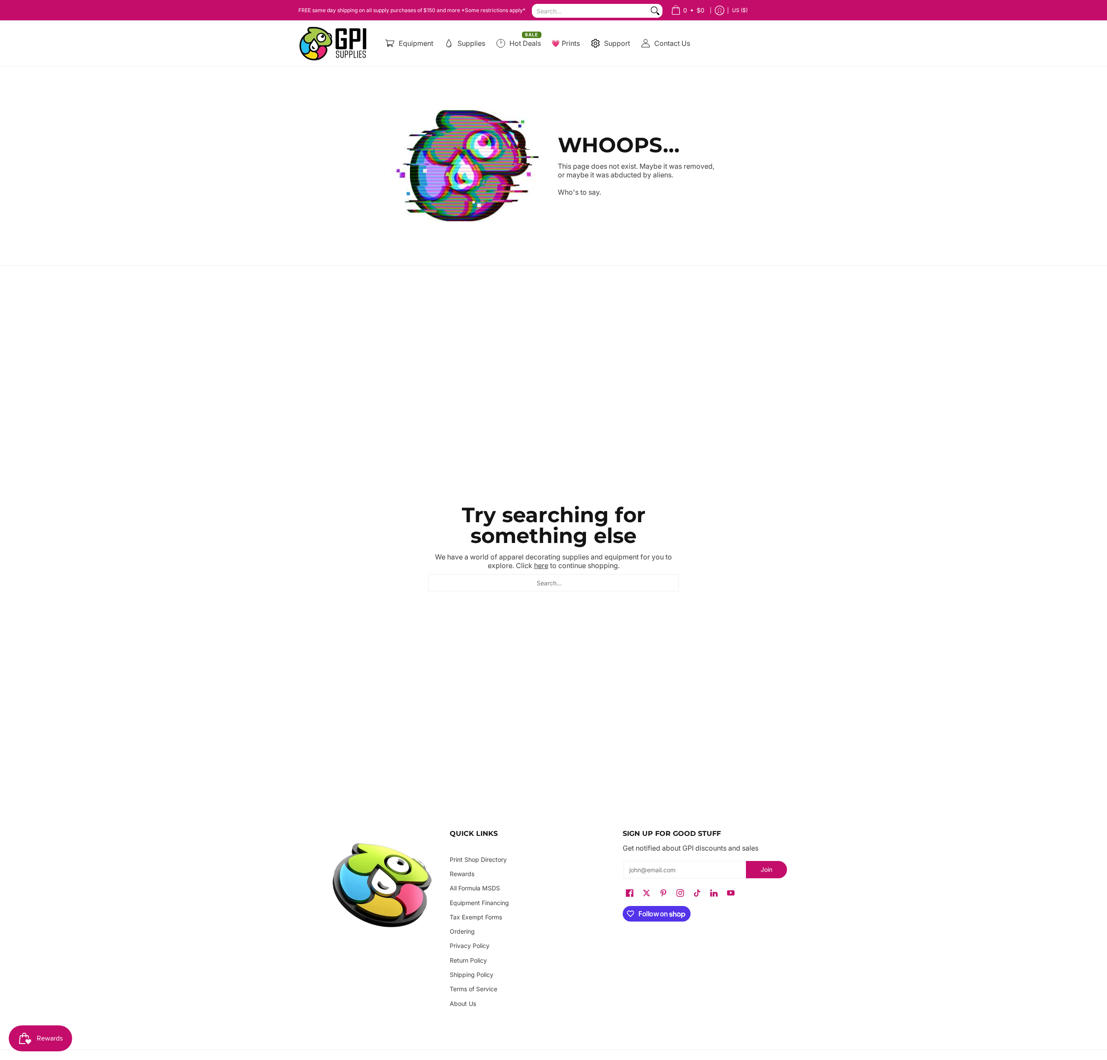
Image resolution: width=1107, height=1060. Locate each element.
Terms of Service (473, 989)
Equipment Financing (479, 902)
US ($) (740, 10)
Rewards (462, 873)
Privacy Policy (470, 945)
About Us (463, 1003)
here (541, 565)
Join (766, 869)
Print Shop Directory (478, 859)
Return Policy (468, 960)
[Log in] (719, 10)
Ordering (462, 931)
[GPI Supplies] (335, 43)
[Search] (655, 10)
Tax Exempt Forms (476, 917)
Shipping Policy (471, 974)
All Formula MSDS (475, 888)
